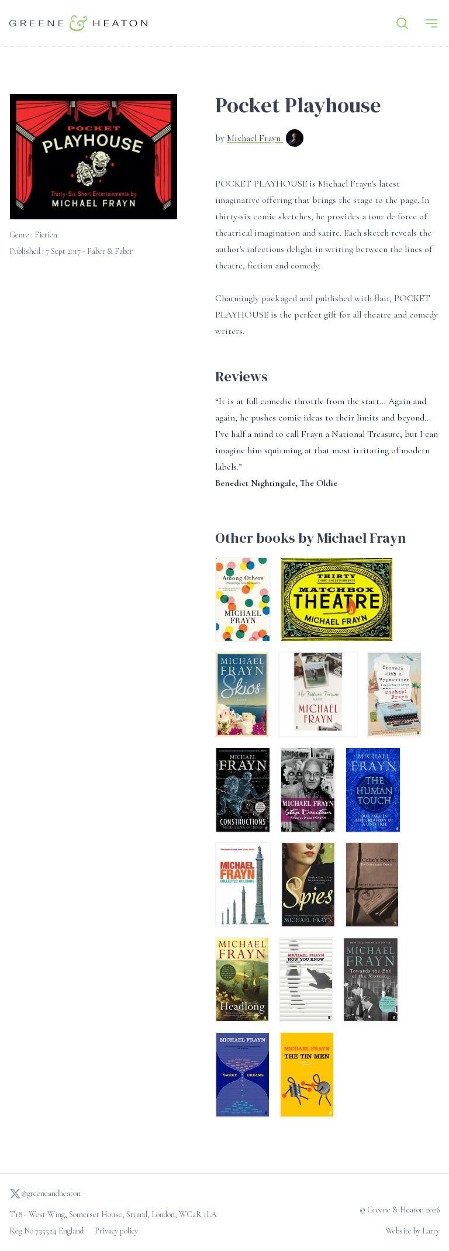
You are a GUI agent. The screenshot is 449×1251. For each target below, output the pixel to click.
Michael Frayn (255, 138)
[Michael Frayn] (294, 139)
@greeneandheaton (51, 1193)
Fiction (45, 235)
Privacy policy (116, 1231)
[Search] (402, 23)
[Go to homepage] (78, 23)
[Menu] (431, 23)
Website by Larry (412, 1231)
